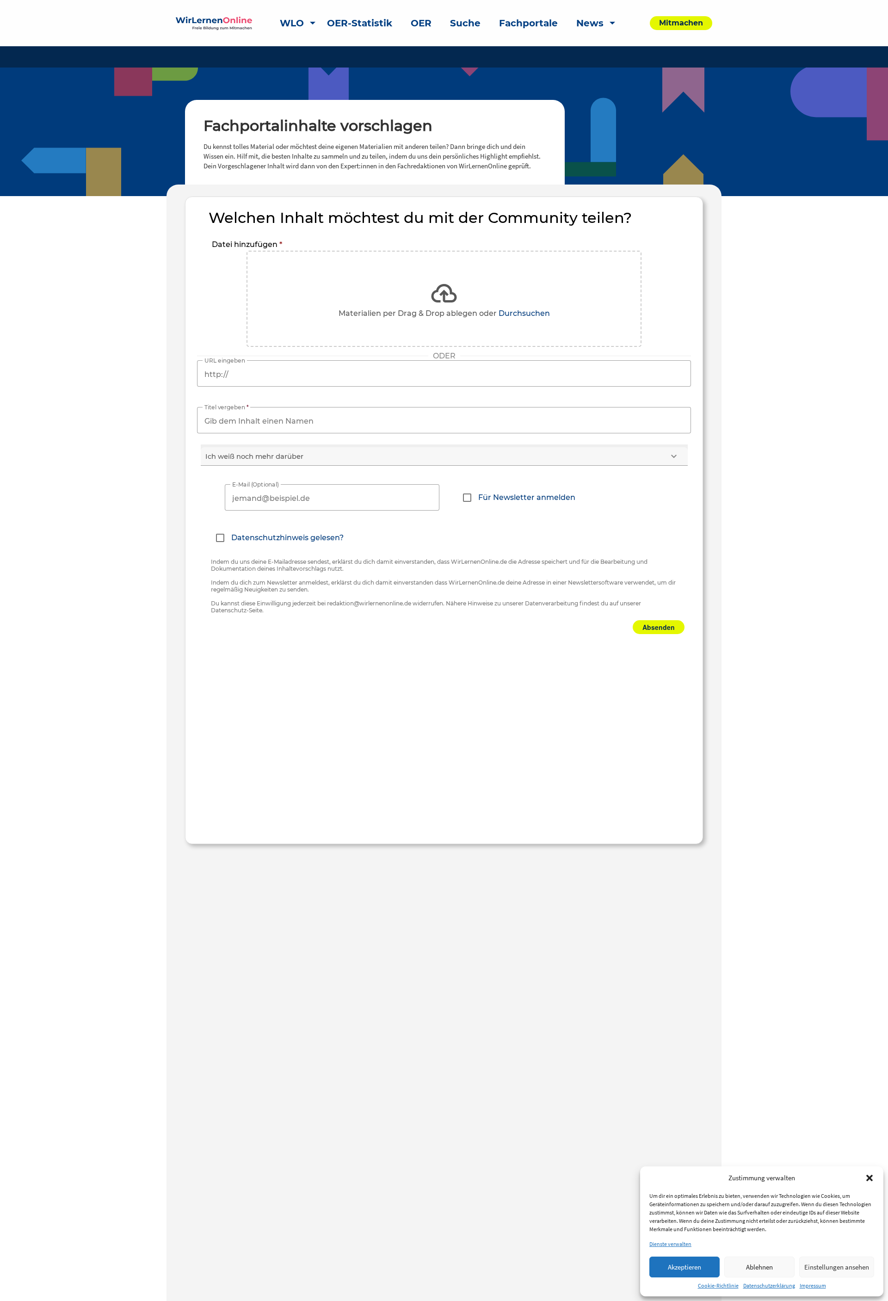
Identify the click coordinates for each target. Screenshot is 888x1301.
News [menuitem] (590, 23)
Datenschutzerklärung (769, 1285)
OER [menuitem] (421, 23)
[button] (869, 1178)
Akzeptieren (684, 1267)
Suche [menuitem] (465, 23)
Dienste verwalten (670, 1243)
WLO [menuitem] (292, 23)
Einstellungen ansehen (836, 1267)
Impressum (813, 1285)
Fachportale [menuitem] (528, 23)
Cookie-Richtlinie (718, 1285)
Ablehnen (759, 1267)
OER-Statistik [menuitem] (359, 23)
